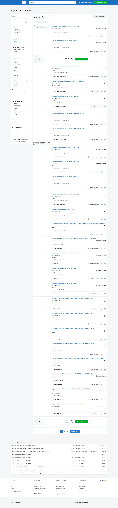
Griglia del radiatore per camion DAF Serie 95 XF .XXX (65, 26)
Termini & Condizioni (38, 483)
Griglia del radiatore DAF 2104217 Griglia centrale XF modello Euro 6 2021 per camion (74, 238)
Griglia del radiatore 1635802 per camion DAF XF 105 (65, 66)
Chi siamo (13, 483)
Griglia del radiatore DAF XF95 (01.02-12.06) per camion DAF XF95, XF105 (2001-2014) (31, 451)
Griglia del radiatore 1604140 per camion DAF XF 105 (65, 40)
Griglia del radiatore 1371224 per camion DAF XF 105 (65, 161)
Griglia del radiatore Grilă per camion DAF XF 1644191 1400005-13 (69, 404)
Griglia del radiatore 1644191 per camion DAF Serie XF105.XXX (68, 128)
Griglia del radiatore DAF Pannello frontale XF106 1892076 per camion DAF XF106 (73, 298)
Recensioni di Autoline (38, 490)
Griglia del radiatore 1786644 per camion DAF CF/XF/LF (66, 253)
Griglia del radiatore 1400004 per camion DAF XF (64, 268)
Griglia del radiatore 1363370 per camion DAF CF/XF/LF (66, 283)
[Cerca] (30, 2)
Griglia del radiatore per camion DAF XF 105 (63, 209)
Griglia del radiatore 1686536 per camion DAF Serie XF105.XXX (68, 113)
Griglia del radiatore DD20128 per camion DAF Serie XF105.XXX (68, 81)
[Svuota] (30, 20)
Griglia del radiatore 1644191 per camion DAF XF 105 (65, 176)
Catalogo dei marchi (38, 493)
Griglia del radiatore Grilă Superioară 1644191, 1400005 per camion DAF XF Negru (73, 389)
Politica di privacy (37, 486)
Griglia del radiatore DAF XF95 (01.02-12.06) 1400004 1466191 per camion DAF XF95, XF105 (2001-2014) (78, 358)
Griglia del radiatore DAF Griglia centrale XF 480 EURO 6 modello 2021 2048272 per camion (75, 373)
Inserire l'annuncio (81, 59)
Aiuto (12, 486)
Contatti (12, 488)
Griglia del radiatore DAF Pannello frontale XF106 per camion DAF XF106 (27, 448)
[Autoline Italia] (15, 2)
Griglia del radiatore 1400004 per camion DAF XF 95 (65, 96)
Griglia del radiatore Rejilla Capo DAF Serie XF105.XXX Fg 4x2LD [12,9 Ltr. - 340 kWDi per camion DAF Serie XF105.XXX (38, 473)
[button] (102, 36)
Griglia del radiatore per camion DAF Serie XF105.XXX (23, 445)
